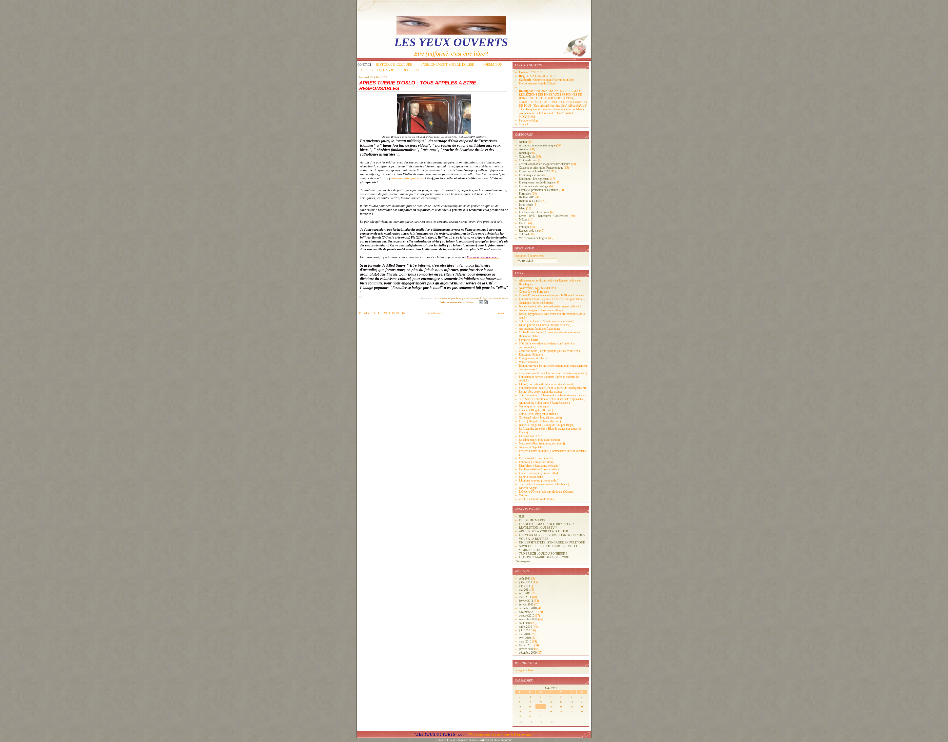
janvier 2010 (526, 649)
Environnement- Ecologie (534, 186)
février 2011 (526, 600)
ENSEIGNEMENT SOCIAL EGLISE (447, 64)
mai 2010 (525, 634)
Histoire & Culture (530, 201)
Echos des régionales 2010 (534, 171)
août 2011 (525, 578)
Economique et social (531, 175)
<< (520, 722)
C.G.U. (451, 740)
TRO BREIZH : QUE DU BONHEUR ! (543, 553)
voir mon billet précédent (408, 178)
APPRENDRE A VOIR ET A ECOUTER (543, 531)
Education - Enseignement (534, 178)
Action (523, 141)
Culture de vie (527, 156)
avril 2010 (525, 638)
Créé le (523, 72)
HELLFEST (411, 70)
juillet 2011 (526, 582)
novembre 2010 (528, 612)
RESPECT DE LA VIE (377, 70)
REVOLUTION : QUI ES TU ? (538, 527)
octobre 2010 (527, 615)
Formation (525, 193)
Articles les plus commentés (496, 740)
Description (526, 91)
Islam (522, 208)
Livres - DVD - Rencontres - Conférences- (544, 216)
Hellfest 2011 (527, 197)
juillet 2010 (526, 626)
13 (571, 701)
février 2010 (526, 645)
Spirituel (524, 234)
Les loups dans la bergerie (534, 212)
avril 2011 (525, 593)
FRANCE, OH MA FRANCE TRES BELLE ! (546, 524)
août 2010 (525, 623)
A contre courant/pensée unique (449, 298)
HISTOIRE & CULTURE (394, 64)
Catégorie (525, 79)
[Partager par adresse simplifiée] (481, 302)
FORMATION (492, 64)
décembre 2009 (528, 652)
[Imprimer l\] (486, 302)
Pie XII (523, 223)
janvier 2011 (526, 604)
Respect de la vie (528, 230)
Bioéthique (525, 153)
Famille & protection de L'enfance (538, 190)
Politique (524, 227)
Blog (522, 76)
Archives (524, 149)
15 (519, 706)
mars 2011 (525, 597)
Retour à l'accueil (432, 313)
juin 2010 (525, 630)
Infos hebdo (526, 204)
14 (582, 701)
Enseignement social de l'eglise (537, 182)
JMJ (521, 516)
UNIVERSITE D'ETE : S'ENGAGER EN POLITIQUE (552, 542)
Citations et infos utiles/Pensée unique (541, 167)
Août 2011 (551, 688)
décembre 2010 (528, 608)
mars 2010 (525, 641)
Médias (523, 219)
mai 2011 (525, 589)
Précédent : (383, 313)
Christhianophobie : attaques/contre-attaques (544, 164)
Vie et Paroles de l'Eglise (533, 238)
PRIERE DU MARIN (532, 520)
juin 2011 (525, 586)
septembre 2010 (528, 619)
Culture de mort (528, 160)
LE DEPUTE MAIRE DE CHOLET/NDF (544, 557)
